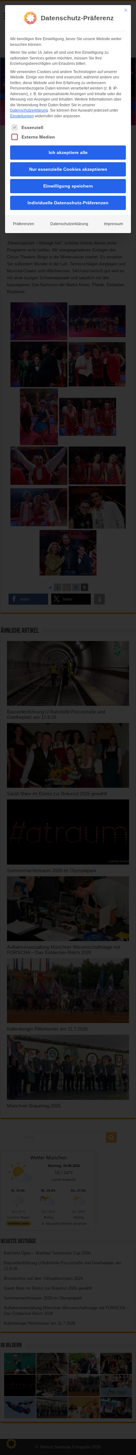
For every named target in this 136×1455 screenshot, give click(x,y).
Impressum (113, 224)
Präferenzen (23, 224)
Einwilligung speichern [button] (68, 185)
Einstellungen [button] (22, 116)
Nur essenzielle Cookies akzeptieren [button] (68, 169)
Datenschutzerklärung (29, 110)
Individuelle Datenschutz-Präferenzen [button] (68, 202)
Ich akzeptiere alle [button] (68, 152)
